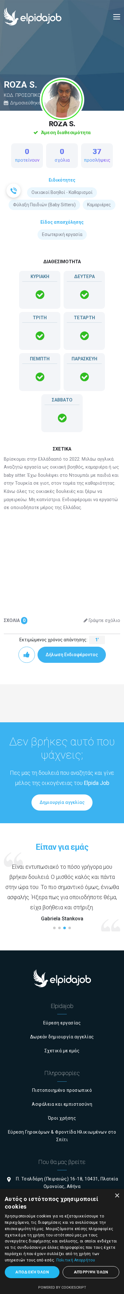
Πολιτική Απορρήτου (75, 1260)
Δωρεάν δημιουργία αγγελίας (62, 1036)
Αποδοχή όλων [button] (32, 1272)
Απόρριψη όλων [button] (91, 1272)
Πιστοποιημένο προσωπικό (62, 1090)
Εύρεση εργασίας (62, 1022)
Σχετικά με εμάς (62, 1050)
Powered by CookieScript (62, 1287)
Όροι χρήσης (62, 1118)
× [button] (116, 1195)
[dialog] (62, 1241)
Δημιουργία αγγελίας (62, 802)
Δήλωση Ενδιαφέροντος (71, 654)
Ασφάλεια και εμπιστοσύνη (62, 1104)
